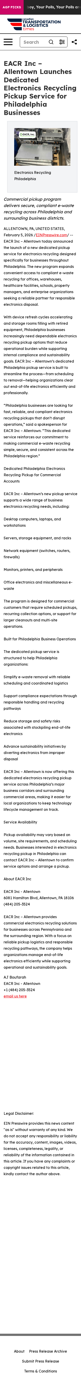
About (19, 1351)
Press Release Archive (48, 1351)
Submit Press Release (40, 1361)
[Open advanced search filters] (61, 42)
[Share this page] (74, 41)
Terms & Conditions (40, 1371)
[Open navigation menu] (8, 41)
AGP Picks (12, 7)
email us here (15, 996)
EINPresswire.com (51, 235)
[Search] (51, 42)
